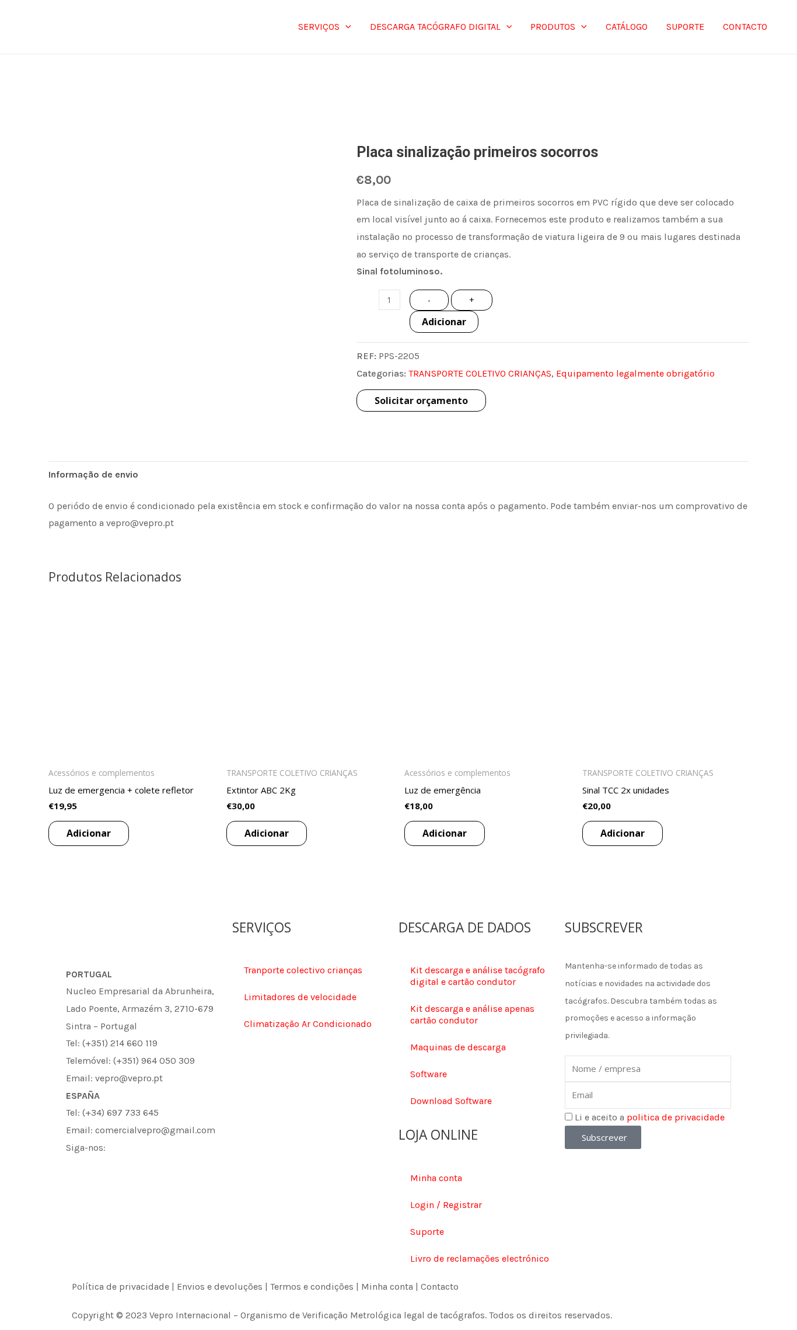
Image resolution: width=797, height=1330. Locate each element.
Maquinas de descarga (458, 1047)
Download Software (451, 1100)
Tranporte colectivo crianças (303, 970)
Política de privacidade (120, 1286)
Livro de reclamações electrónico (479, 1258)
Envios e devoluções (220, 1286)
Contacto (440, 1286)
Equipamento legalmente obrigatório (635, 373)
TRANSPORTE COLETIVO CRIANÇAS (479, 373)
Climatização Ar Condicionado (308, 1023)
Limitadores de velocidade (300, 996)
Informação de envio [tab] (93, 474)
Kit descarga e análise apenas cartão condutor (472, 1014)
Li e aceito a (650, 1117)
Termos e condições (312, 1286)
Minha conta (436, 1177)
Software (428, 1074)
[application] (345, 27)
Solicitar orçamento (421, 400)
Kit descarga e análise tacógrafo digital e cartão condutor (477, 976)
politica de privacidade (676, 1117)
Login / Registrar (446, 1204)
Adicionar (444, 321)
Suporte (427, 1231)
